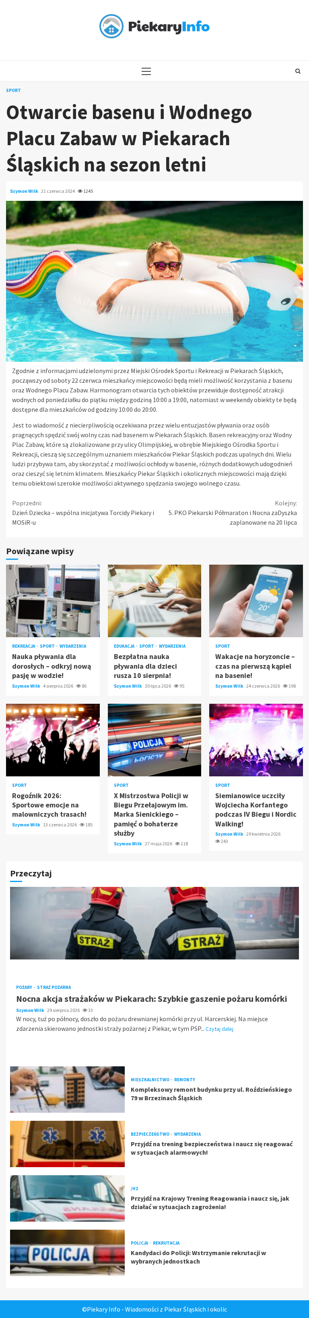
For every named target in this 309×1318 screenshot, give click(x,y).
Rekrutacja (166, 1243)
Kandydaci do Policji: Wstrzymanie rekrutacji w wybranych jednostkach (67, 1253)
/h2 (134, 1189)
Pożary (24, 987)
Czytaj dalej (219, 1028)
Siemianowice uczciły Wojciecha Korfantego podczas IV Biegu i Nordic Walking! (256, 740)
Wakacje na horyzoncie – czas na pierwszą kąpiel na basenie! (256, 601)
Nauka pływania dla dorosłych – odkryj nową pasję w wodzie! (53, 601)
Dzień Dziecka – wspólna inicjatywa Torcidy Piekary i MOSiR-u (83, 512)
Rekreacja (24, 646)
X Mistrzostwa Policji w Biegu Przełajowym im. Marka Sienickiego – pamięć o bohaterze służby (155, 740)
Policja (140, 1243)
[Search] (298, 71)
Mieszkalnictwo (150, 1080)
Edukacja (124, 646)
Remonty (184, 1080)
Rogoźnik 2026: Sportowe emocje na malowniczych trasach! (53, 740)
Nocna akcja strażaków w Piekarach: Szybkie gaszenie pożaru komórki (154, 923)
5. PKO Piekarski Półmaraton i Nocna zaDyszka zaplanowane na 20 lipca (233, 512)
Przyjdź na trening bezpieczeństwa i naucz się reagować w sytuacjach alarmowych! (67, 1144)
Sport (13, 90)
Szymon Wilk (24, 191)
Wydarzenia (73, 646)
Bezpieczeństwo (150, 1134)
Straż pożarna (54, 987)
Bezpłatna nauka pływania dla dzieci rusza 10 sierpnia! (155, 601)
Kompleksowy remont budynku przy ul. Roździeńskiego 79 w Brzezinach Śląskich (67, 1089)
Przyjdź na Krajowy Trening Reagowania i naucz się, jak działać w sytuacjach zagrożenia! (67, 1198)
